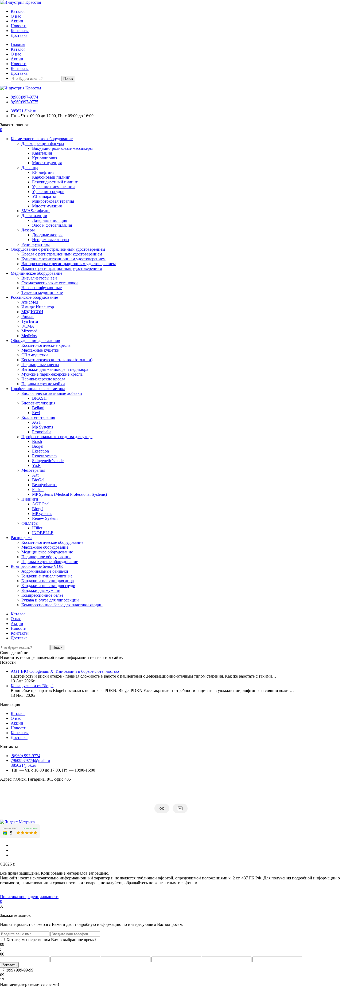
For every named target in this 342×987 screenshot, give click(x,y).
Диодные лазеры (47, 235)
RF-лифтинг (43, 172)
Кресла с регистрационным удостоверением (61, 254)
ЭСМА (27, 326)
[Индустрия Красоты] (20, 2)
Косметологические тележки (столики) (56, 359)
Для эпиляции (34, 215)
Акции (17, 21)
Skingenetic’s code (48, 460)
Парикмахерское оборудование (49, 561)
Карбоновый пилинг (51, 177)
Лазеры (28, 230)
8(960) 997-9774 (25, 755)
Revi (36, 412)
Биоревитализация (38, 403)
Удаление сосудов (48, 191)
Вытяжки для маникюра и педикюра (54, 369)
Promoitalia (41, 432)
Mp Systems (42, 427)
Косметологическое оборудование (42, 138)
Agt (35, 475)
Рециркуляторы (35, 244)
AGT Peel (40, 504)
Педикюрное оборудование (46, 557)
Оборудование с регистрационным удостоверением (58, 249)
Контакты (20, 30)
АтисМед (29, 302)
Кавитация (42, 153)
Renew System (44, 518)
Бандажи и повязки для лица (47, 581)
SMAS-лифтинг (35, 211)
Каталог (18, 11)
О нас (16, 16)
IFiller (37, 528)
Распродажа (21, 537)
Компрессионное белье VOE (37, 566)
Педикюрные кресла (40, 364)
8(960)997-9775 (24, 102)
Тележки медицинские (42, 292)
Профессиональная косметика (38, 388)
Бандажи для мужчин (40, 590)
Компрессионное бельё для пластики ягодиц (62, 605)
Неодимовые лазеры (50, 239)
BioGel (38, 480)
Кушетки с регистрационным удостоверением (63, 259)
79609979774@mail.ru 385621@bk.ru (30, 763)
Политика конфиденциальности (29, 896)
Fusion (38, 489)
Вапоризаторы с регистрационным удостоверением (68, 263)
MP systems (42, 513)
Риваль (27, 316)
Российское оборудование (34, 297)
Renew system (44, 456)
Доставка (19, 35)
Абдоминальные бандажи (44, 571)
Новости (18, 25)
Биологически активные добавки (51, 393)
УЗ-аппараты (44, 196)
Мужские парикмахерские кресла (52, 374)
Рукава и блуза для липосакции (50, 600)
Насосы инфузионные (41, 287)
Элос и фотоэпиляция (52, 225)
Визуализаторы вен (39, 278)
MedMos (29, 335)
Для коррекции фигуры (42, 143)
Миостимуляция (47, 162)
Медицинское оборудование (36, 273)
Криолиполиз (44, 158)
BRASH (39, 398)
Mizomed (29, 331)
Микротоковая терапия (53, 201)
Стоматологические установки (49, 283)
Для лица (29, 167)
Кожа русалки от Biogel (32, 685)
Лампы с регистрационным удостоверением (61, 268)
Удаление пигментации (53, 186)
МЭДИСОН (32, 311)
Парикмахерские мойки (43, 384)
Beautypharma (44, 484)
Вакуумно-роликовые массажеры (62, 148)
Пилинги (29, 499)
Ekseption (40, 451)
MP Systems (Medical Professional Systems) (69, 494)
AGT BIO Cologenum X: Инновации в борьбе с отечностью (65, 671)
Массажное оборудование (44, 547)
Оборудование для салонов (35, 340)
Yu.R (36, 465)
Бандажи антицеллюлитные (46, 576)
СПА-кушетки (34, 355)
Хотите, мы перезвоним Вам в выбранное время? (51, 939)
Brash (37, 441)
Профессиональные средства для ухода (56, 436)
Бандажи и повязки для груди (48, 585)
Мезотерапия (33, 470)
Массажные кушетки (40, 350)
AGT (36, 422)
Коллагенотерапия (38, 417)
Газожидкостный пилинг (55, 182)
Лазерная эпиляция (49, 220)
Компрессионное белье (42, 595)
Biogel (37, 446)
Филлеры (29, 523)
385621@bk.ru (23, 111)
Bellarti (38, 408)
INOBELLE (42, 532)
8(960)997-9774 (24, 97)
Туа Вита (29, 321)
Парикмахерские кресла (43, 379)
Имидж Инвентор (37, 307)
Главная (18, 44)
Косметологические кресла (46, 345)
